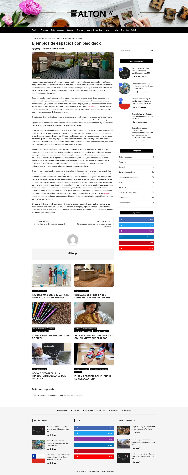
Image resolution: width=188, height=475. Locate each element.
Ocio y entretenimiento (40, 331)
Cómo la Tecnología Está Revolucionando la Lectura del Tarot (142, 116)
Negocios (125, 30)
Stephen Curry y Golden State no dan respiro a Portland (144, 428)
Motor (116, 30)
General (80, 30)
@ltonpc (38, 48)
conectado (54, 395)
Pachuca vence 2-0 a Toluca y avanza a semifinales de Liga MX (141, 70)
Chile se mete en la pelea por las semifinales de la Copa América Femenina (142, 101)
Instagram (88, 410)
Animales (44, 30)
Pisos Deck (92, 106)
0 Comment (60, 48)
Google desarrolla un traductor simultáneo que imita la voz (49, 376)
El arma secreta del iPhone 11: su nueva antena (93, 377)
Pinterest (114, 410)
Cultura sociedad (57, 30)
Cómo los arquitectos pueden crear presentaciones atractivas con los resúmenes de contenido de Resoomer (142, 132)
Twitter (76, 410)
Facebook (63, 410)
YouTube (127, 410)
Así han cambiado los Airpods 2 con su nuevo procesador (94, 337)
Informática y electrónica (83, 331)
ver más (106, 193)
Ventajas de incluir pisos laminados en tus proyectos (92, 296)
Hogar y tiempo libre (94, 30)
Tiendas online (124, 202)
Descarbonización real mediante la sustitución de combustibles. (142, 85)
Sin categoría (124, 197)
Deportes (71, 30)
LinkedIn (101, 410)
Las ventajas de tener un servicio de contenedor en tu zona (143, 442)
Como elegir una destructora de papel (49, 224)
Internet (108, 30)
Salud (133, 30)
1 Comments (136, 432)
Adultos (35, 30)
